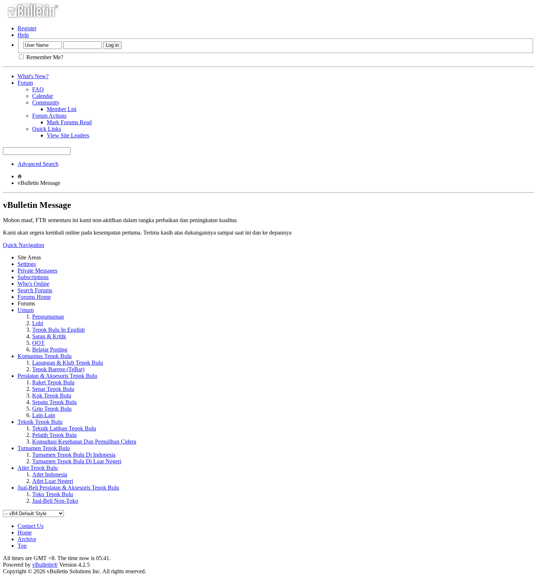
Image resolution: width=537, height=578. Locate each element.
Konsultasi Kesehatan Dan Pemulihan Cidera (84, 441)
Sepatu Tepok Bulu (54, 402)
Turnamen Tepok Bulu (44, 448)
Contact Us (30, 526)
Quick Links (46, 129)
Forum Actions (49, 116)
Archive (27, 539)
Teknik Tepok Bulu (40, 422)
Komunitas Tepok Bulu (45, 356)
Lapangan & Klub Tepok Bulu (67, 363)
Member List (61, 109)
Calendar (42, 96)
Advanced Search (38, 164)
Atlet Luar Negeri (52, 481)
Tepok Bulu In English (58, 330)
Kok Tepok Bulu (51, 395)
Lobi (37, 323)
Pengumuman (48, 316)
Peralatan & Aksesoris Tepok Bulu (57, 376)
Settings (27, 264)
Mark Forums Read (69, 122)
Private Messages (37, 270)
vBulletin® (45, 565)
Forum (25, 83)
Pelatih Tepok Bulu (54, 435)
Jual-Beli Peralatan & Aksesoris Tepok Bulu (68, 487)
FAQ (38, 89)
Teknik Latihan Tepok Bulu (64, 428)
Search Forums (35, 290)
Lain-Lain (43, 415)
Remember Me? (44, 57)
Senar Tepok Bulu (53, 389)
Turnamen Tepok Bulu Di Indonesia (73, 455)
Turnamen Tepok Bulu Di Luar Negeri (76, 461)
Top (22, 546)
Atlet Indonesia (49, 474)
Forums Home (34, 297)
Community (46, 102)
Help (23, 35)
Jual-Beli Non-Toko (55, 501)
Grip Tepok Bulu (52, 409)
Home (25, 532)
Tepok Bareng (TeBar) (58, 369)
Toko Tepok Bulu (52, 494)
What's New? (33, 76)
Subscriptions (33, 277)
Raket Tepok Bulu (53, 382)
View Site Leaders (68, 135)
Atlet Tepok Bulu (38, 468)
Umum (26, 310)
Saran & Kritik (49, 336)
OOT (38, 343)
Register (27, 28)
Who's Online (33, 284)
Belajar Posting (49, 349)
